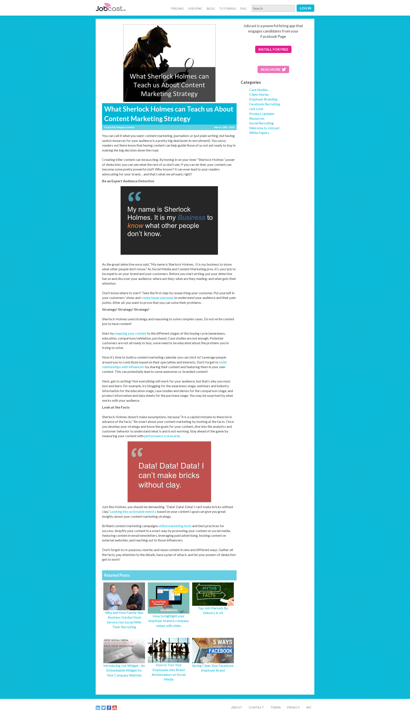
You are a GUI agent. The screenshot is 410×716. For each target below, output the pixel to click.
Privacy (293, 707)
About (236, 707)
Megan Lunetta (125, 127)
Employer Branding (263, 99)
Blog (211, 8)
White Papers (259, 133)
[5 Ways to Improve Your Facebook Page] (213, 661)
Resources (256, 118)
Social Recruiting (261, 123)
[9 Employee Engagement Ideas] (168, 660)
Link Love (256, 109)
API (308, 707)
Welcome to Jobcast (264, 128)
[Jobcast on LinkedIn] (98, 708)
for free (273, 49)
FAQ (243, 8)
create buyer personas (157, 298)
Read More (271, 69)
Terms (275, 707)
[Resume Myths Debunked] (213, 603)
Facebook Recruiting (264, 104)
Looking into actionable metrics (133, 511)
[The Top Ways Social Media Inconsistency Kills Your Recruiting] (124, 661)
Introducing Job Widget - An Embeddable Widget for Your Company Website (124, 670)
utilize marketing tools (175, 526)
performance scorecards (162, 436)
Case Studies (258, 90)
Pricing (177, 8)
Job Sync (195, 8)
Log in (305, 8)
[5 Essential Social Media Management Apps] (168, 611)
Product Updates (261, 114)
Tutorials (227, 8)
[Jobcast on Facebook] (109, 708)
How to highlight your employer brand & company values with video (168, 621)
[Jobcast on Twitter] (103, 708)
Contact (256, 707)
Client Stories (259, 94)
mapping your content (130, 333)
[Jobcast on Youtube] (114, 708)
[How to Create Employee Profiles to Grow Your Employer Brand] (124, 608)
